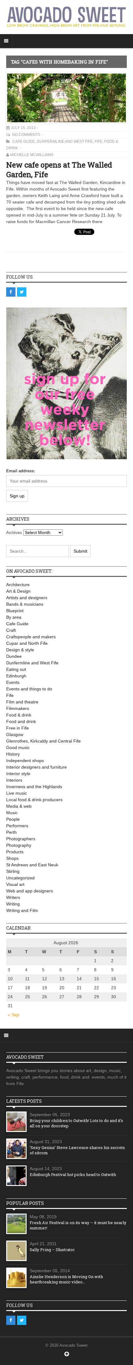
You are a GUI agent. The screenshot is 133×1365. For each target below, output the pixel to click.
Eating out (16, 669)
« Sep (13, 1014)
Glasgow (14, 734)
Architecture (18, 584)
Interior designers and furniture (36, 767)
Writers (13, 897)
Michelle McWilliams (32, 155)
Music (12, 812)
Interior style (18, 773)
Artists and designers (26, 597)
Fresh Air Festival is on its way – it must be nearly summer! (78, 1225)
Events (12, 682)
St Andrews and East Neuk (32, 864)
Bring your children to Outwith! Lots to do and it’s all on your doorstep (76, 1123)
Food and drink (21, 721)
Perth (11, 832)
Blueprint (15, 610)
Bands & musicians (24, 604)
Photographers (20, 838)
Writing (13, 903)
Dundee (14, 656)
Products (15, 851)
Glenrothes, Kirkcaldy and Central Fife (43, 741)
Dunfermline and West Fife (65, 141)
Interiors (14, 780)
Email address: (20, 471)
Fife (98, 141)
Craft (11, 630)
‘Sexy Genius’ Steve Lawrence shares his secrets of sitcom (77, 1150)
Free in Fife (17, 727)
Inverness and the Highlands (34, 786)
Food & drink (18, 714)
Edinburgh (16, 675)
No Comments (26, 134)
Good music (18, 747)
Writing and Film (22, 910)
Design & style (20, 649)
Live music (16, 793)
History (13, 754)
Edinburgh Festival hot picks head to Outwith (73, 1174)
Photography (18, 845)
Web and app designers (29, 890)
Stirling (12, 871)
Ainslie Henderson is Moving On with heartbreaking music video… (66, 1279)
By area (13, 617)
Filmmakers (17, 708)
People (13, 819)
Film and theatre (22, 701)
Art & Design (18, 591)
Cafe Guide (23, 141)
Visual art (15, 884)
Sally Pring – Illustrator (52, 1249)
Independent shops (25, 760)
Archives (14, 532)
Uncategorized (20, 877)
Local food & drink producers (34, 799)
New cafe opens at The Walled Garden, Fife (59, 169)
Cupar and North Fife (27, 643)
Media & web (19, 806)
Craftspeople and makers (31, 636)
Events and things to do (29, 688)
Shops (12, 858)
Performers (17, 825)
